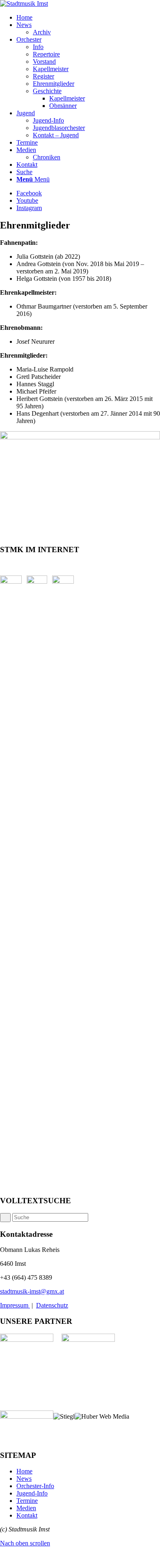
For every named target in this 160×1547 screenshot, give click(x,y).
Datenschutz (52, 1305)
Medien (26, 1507)
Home (24, 1471)
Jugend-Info (32, 1493)
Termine (27, 1500)
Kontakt (26, 1515)
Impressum (15, 1305)
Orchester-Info (35, 1485)
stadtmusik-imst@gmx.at (32, 1291)
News (24, 1478)
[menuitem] (88, 17)
